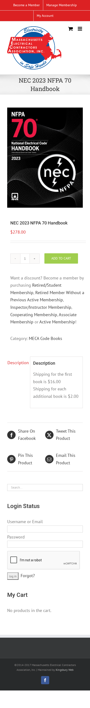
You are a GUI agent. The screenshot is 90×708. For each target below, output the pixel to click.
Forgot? (28, 575)
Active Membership (57, 322)
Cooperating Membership (33, 314)
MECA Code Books (45, 338)
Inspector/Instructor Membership (40, 307)
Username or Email (25, 521)
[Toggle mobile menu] (80, 28)
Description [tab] (17, 362)
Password (16, 537)
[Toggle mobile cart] (70, 28)
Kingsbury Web (64, 670)
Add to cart (61, 258)
